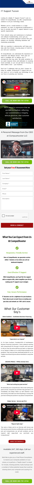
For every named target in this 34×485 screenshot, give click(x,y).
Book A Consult (17, 225)
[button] (17, 149)
